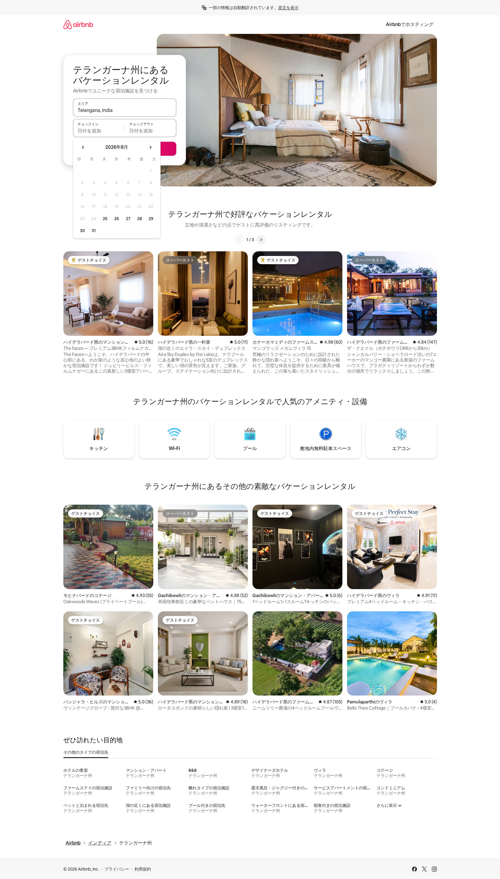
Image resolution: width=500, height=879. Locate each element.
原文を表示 (288, 7)
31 (94, 230)
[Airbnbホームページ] (78, 24)
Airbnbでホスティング (409, 24)
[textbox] (99, 130)
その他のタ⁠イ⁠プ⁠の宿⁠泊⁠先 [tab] (85, 752)
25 (105, 218)
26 (116, 218)
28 (139, 218)
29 (151, 218)
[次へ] (261, 239)
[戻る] (239, 239)
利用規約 (143, 869)
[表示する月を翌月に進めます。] (150, 147)
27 (128, 218)
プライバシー (116, 869)
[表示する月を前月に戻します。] (83, 147)
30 (82, 230)
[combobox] (125, 110)
